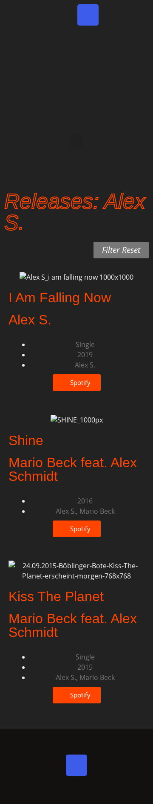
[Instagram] (88, 15)
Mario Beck (97, 511)
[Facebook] (63, 15)
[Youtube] (113, 15)
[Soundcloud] (138, 15)
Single (85, 344)
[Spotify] (37, 15)
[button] (76, 141)
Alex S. (85, 365)
